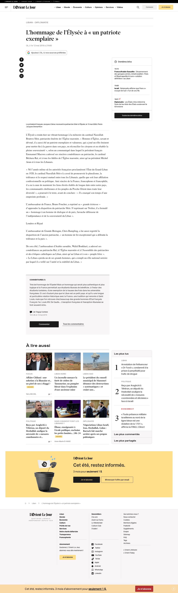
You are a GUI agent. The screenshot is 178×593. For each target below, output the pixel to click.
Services (63, 529)
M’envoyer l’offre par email (117, 480)
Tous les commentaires (73, 324)
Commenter (44, 324)
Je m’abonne (87, 480)
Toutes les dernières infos (132, 115)
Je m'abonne (144, 588)
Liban (29, 22)
